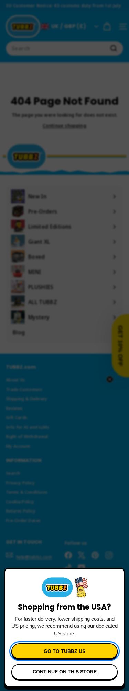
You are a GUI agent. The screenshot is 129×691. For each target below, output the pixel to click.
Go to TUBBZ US (64, 651)
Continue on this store (65, 672)
